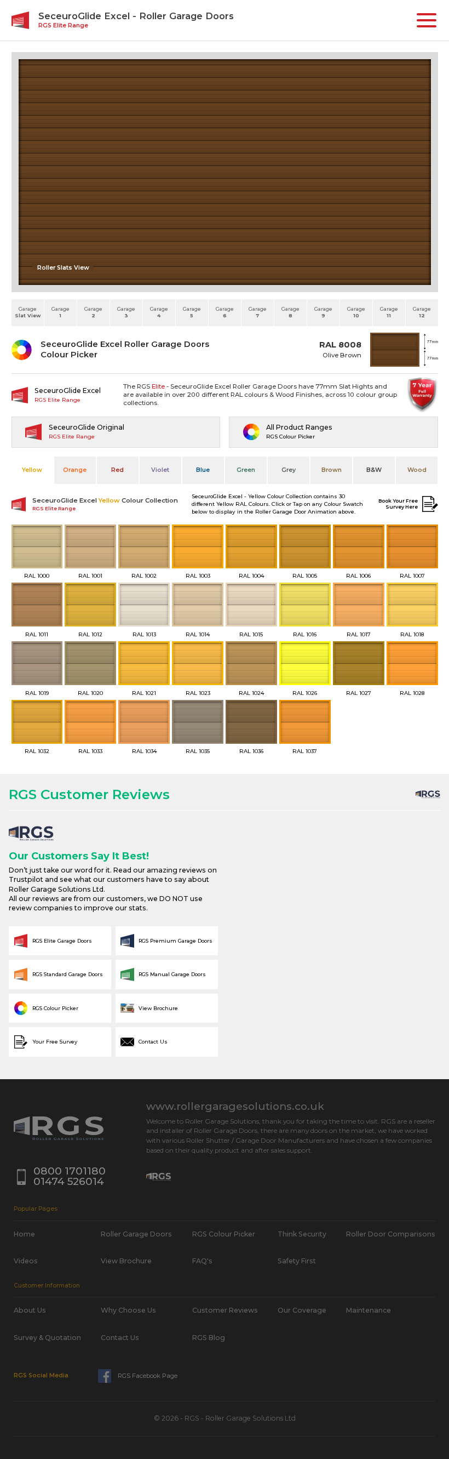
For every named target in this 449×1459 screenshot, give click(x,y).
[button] (426, 20)
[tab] (32, 470)
